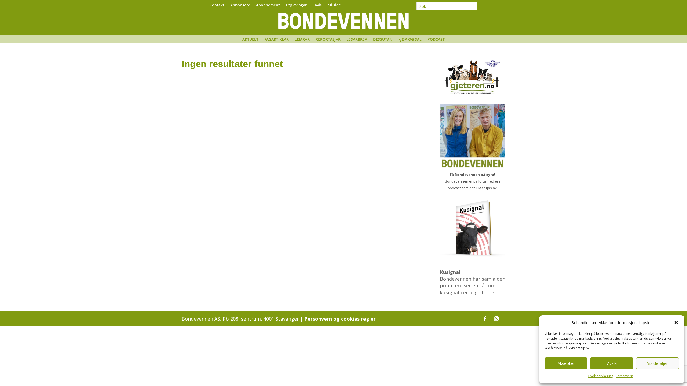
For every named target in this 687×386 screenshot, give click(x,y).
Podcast (436, 40)
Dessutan (382, 40)
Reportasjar (328, 40)
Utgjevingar (296, 5)
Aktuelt (250, 40)
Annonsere (240, 5)
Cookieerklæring (600, 376)
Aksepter (566, 363)
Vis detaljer (657, 363)
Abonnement (268, 5)
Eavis (317, 5)
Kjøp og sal (410, 40)
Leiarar (302, 40)
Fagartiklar (276, 40)
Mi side (334, 5)
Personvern (624, 376)
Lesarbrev (356, 40)
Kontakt (217, 5)
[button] (676, 322)
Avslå (612, 363)
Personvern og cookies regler (340, 319)
